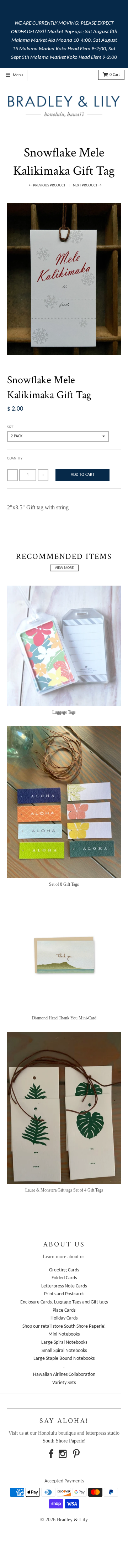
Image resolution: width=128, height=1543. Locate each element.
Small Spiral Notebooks (64, 1350)
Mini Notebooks (64, 1334)
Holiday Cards (64, 1318)
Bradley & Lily (72, 1519)
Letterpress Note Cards (64, 1286)
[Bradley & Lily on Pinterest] (76, 1455)
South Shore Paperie (63, 1441)
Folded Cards (64, 1278)
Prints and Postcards (64, 1294)
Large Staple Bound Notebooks (64, 1358)
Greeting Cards (64, 1270)
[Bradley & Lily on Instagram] (63, 1455)
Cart (115, 75)
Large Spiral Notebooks (64, 1342)
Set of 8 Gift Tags (64, 884)
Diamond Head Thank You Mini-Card (64, 1017)
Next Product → (87, 185)
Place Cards (64, 1310)
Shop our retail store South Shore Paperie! (64, 1326)
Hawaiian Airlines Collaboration (64, 1374)
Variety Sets (64, 1382)
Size (10, 427)
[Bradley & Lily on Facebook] (51, 1455)
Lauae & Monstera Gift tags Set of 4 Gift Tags (64, 1190)
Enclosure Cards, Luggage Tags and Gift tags (64, 1302)
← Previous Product (47, 185)
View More (64, 568)
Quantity (14, 459)
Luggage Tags (64, 712)
